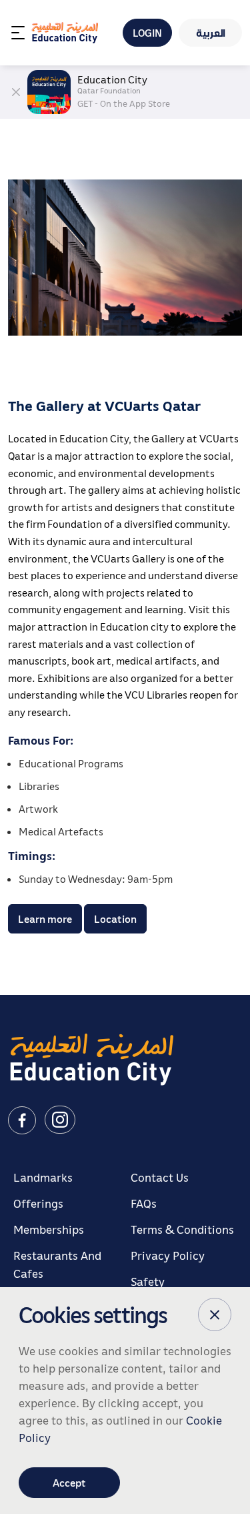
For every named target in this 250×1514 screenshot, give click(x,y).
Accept (69, 1482)
